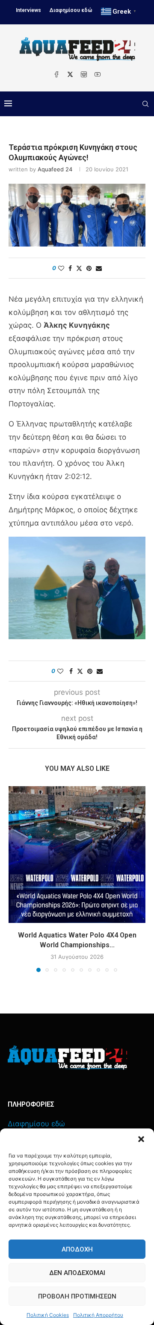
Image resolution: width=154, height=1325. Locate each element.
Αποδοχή (77, 1249)
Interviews (28, 10)
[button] (141, 1139)
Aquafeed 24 (55, 169)
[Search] (145, 103)
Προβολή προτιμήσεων (77, 1296)
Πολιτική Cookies (48, 1315)
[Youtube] (98, 74)
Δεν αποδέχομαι (77, 1273)
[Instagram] (84, 74)
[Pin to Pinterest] (89, 268)
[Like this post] (61, 268)
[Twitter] (70, 74)
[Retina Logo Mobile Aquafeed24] (67, 1058)
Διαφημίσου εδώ (71, 10)
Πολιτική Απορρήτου (98, 1315)
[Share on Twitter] (79, 268)
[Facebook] (56, 74)
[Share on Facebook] (70, 268)
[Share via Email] (99, 268)
